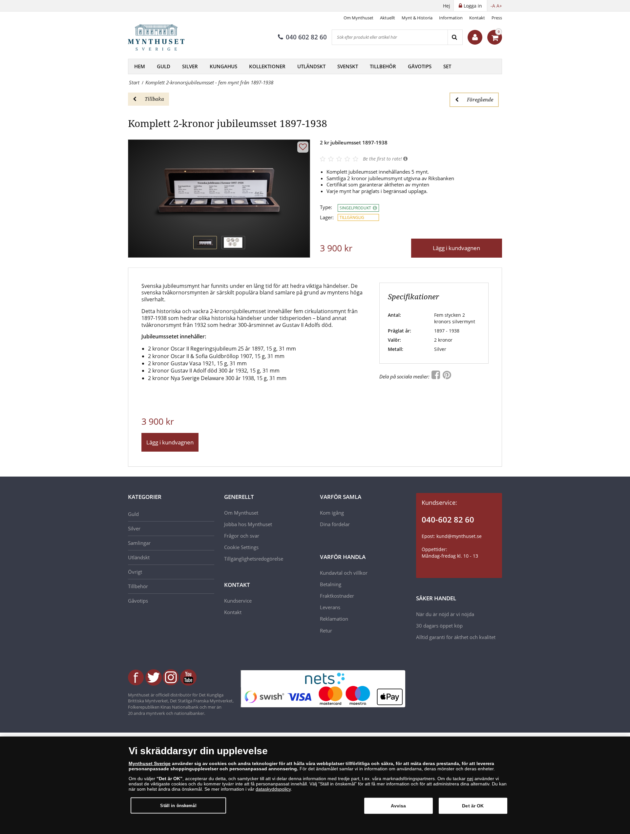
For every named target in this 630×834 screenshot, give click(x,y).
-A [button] (493, 6)
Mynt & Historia (417, 18)
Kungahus (223, 66)
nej (470, 778)
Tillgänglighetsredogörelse (253, 558)
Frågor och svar (241, 535)
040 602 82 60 (306, 37)
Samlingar (139, 543)
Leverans (330, 607)
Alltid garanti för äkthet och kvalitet (455, 637)
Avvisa (398, 805)
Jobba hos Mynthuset (248, 524)
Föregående (480, 99)
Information (451, 18)
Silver (190, 66)
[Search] (455, 37)
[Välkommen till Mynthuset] (475, 37)
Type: (326, 207)
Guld (163, 66)
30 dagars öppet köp (439, 625)
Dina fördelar (335, 524)
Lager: (327, 217)
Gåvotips (419, 66)
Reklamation (334, 618)
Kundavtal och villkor (344, 572)
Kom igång (332, 512)
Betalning (330, 584)
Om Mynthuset (358, 18)
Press (497, 18)
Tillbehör (383, 66)
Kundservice (238, 600)
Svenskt (347, 66)
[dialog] (315, 785)
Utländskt (311, 66)
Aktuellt (387, 18)
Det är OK (473, 805)
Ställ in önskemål (178, 805)
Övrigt (135, 571)
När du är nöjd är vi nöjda (445, 614)
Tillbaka (154, 99)
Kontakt (477, 18)
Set (447, 66)
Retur (326, 630)
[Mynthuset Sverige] (161, 37)
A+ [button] (499, 6)
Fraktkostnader (337, 595)
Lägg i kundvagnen (456, 248)
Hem (139, 66)
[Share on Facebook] (436, 376)
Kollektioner (267, 66)
